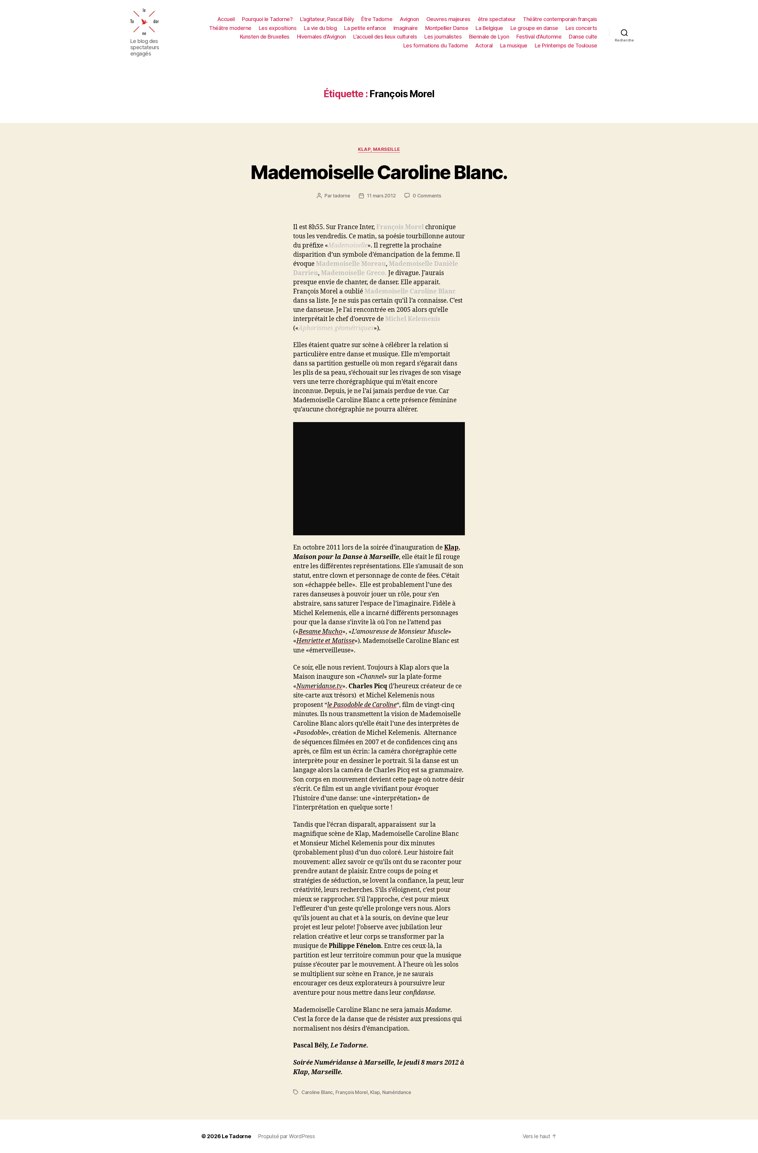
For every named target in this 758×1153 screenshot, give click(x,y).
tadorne (341, 196)
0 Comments (427, 196)
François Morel (351, 1092)
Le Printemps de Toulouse (566, 45)
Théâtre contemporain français (560, 19)
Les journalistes (443, 36)
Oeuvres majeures (448, 19)
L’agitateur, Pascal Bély (327, 19)
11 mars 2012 (381, 196)
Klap (375, 1092)
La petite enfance (365, 28)
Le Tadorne (236, 1136)
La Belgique (489, 28)
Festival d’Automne (538, 36)
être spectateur (497, 19)
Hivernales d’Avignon (321, 36)
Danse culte (583, 36)
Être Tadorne (376, 19)
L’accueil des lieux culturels (385, 36)
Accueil (226, 19)
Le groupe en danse (534, 28)
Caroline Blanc (317, 1092)
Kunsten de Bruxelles (265, 36)
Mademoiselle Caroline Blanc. (379, 172)
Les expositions (278, 28)
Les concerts (581, 28)
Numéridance (396, 1092)
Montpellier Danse (446, 28)
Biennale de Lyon (489, 36)
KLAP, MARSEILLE (379, 149)
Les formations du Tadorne (435, 45)
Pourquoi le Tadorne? (267, 19)
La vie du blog (320, 28)
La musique (513, 45)
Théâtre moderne (230, 28)
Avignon (409, 19)
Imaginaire (406, 28)
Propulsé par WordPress (286, 1136)
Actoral (484, 45)
